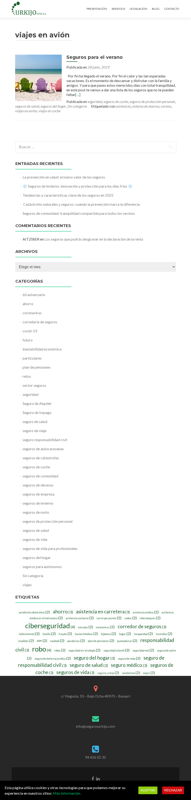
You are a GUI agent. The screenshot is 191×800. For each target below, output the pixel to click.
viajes (27, 584)
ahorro (28, 303)
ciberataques (150, 618)
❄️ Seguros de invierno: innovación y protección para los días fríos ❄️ (78, 186)
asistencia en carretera (103, 611)
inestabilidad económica (42, 349)
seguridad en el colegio (84, 650)
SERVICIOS (118, 8)
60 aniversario (34, 294)
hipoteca (108, 634)
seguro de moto (129, 658)
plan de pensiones (37, 367)
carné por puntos (109, 618)
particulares (32, 358)
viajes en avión (26, 111)
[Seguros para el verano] (38, 77)
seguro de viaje (34, 430)
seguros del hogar (53, 106)
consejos (85, 627)
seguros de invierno (38, 503)
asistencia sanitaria (80, 618)
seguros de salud (27, 106)
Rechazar (173, 790)
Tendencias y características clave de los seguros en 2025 (68, 195)
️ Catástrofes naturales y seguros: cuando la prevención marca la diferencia (81, 204)
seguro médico (129, 665)
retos (27, 376)
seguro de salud (35, 421)
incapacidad (143, 634)
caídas (130, 618)
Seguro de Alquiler (37, 403)
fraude (65, 634)
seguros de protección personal (152, 101)
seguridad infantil (116, 650)
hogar (125, 634)
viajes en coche (49, 111)
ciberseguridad (50, 625)
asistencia (123, 106)
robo (41, 649)
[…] (77, 94)
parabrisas (76, 641)
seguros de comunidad (40, 476)
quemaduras (127, 641)
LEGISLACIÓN (138, 8)
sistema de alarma (145, 106)
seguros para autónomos (42, 566)
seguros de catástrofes (41, 458)
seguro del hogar (94, 658)
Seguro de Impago (37, 412)
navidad (57, 641)
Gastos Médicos (86, 634)
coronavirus (32, 313)
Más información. (67, 793)
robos (59, 650)
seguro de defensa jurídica (52, 658)
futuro (28, 340)
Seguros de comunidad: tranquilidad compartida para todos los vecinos (79, 213)
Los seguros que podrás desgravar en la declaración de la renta (93, 239)
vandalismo (131, 673)
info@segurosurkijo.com (95, 726)
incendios (164, 634)
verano (166, 106)
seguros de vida (35, 539)
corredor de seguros (142, 626)
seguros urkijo (108, 673)
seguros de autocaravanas (43, 448)
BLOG (156, 8)
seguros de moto (36, 512)
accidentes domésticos (34, 612)
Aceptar (147, 790)
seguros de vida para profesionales (50, 548)
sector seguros (34, 385)
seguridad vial (143, 650)
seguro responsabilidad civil (45, 439)
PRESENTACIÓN (97, 8)
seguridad (95, 101)
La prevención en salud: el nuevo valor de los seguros (64, 177)
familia (49, 634)
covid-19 (30, 331)
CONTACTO (171, 8)
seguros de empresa (38, 494)
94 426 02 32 (95, 757)
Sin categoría (77, 106)
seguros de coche (115, 101)
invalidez (26, 641)
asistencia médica (146, 612)
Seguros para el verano (94, 57)
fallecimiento (29, 634)
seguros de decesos (38, 485)
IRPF (42, 641)
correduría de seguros (40, 322)
